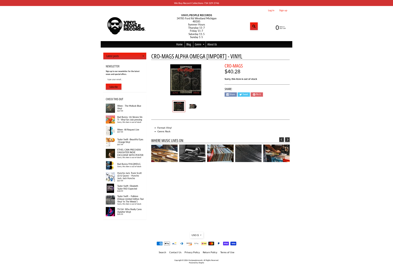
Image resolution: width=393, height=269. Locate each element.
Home (179, 44)
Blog (188, 44)
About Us (212, 44)
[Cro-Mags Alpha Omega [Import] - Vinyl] (179, 106)
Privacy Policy (192, 252)
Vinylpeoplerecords (195, 260)
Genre (200, 44)
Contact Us (175, 252)
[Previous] (281, 139)
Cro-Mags (234, 65)
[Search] (254, 26)
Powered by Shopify (196, 263)
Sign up (283, 10)
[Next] (287, 139)
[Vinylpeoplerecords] (126, 26)
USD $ (195, 235)
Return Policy (210, 252)
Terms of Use (227, 252)
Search (162, 252)
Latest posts (126, 56)
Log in (271, 10)
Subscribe (113, 87)
